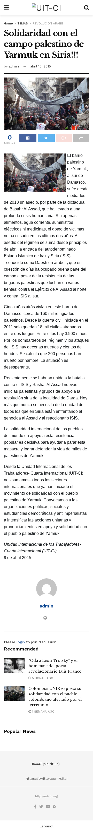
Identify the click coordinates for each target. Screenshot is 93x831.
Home (8, 23)
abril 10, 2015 (40, 66)
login (21, 642)
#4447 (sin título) (46, 764)
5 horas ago (42, 678)
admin (14, 66)
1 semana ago (43, 711)
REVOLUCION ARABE (48, 23)
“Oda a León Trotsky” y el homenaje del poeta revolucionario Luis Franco (55, 666)
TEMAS (23, 23)
